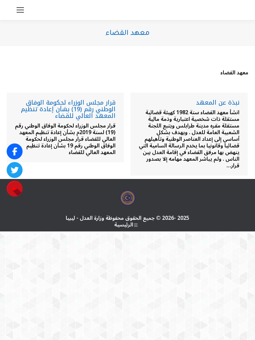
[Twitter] (15, 170)
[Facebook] (15, 151)
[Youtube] (15, 189)
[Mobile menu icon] (20, 10)
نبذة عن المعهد (217, 102)
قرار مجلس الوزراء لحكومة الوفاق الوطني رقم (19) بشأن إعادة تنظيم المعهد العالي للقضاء (68, 109)
